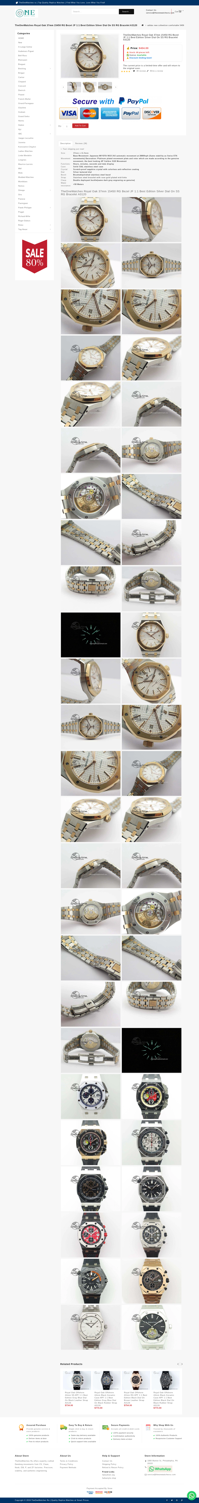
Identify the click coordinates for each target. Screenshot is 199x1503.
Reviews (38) (81, 143)
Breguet (21, 64)
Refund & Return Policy (113, 1467)
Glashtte (22, 108)
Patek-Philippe (25, 208)
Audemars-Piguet (26, 51)
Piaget (21, 212)
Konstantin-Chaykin (27, 147)
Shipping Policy (109, 1464)
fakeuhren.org (108, 1475)
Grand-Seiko (24, 116)
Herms (21, 121)
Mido (20, 173)
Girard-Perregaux (26, 103)
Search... (126, 12)
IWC (20, 134)
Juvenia (21, 142)
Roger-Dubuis (24, 221)
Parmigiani (23, 203)
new (20, 43)
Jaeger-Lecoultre (25, 138)
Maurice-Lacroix (25, 164)
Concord (22, 86)
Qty (59, 126)
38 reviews (141, 71)
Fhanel (21, 95)
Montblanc (23, 182)
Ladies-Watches (25, 151)
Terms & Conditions (69, 1461)
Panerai (21, 199)
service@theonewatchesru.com (161, 1475)
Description (65, 143)
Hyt (19, 129)
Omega (21, 190)
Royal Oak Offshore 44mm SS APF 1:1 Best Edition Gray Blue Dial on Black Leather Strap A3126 (76, 1397)
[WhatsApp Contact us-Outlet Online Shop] (191, 1495)
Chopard (22, 82)
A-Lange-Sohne (25, 47)
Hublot (21, 125)
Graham (21, 112)
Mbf (20, 169)
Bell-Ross (22, 56)
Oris (20, 195)
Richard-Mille (24, 216)
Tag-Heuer (22, 229)
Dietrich (21, 90)
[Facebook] (167, 1500)
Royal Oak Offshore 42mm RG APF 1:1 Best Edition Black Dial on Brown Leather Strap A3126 (135, 1397)
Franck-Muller (24, 99)
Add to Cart (80, 126)
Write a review (156, 71)
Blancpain (22, 60)
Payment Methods (68, 1467)
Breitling (22, 69)
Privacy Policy (66, 1464)
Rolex (20, 225)
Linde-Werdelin (25, 155)
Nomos (21, 186)
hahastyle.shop (109, 1478)
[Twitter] (172, 1500)
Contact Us (107, 1461)
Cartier (21, 77)
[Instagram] (177, 1500)
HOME (21, 38)
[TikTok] (181, 1500)
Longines (22, 160)
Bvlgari (21, 73)
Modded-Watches (26, 177)
